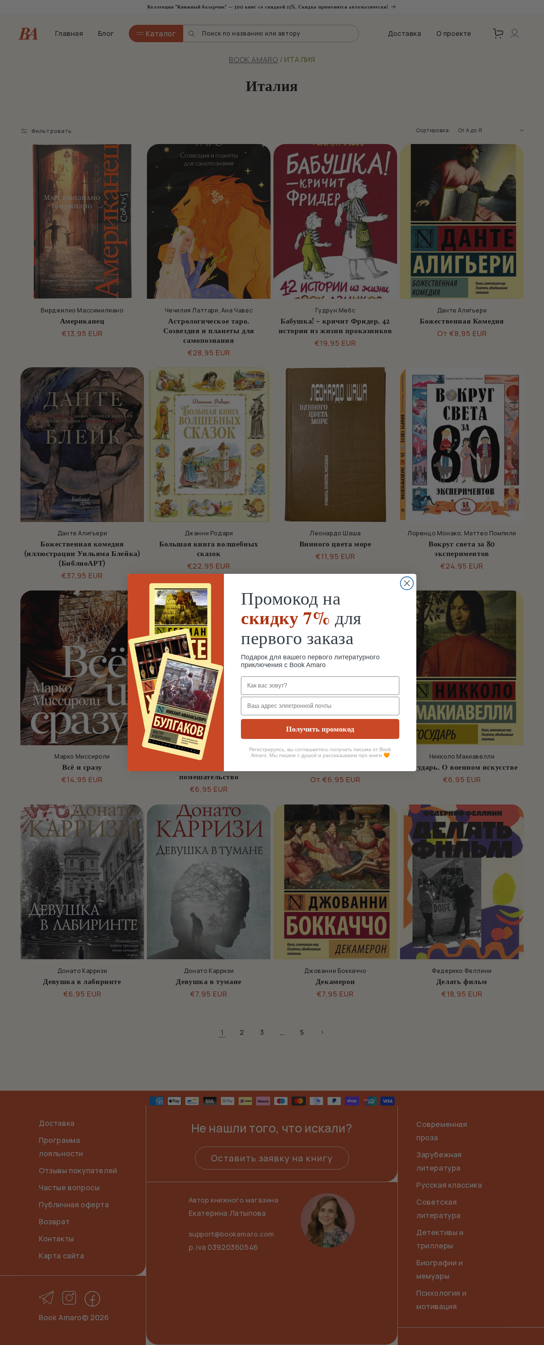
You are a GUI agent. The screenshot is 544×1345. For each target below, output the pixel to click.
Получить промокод (320, 728)
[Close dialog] (406, 583)
